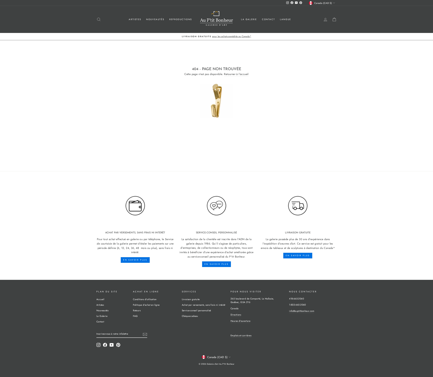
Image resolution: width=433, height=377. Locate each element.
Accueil (100, 299)
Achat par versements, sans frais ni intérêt (203, 305)
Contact (268, 19)
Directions (236, 314)
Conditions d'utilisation (145, 299)
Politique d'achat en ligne (146, 305)
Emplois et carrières (241, 335)
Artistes (135, 19)
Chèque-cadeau (190, 316)
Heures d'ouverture (240, 321)
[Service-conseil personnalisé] (216, 206)
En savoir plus (135, 259)
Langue (285, 19)
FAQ (135, 316)
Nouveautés (155, 19)
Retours (137, 310)
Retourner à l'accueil (236, 74)
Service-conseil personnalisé (196, 310)
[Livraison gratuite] (298, 206)
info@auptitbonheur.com (301, 311)
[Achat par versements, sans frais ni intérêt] (135, 206)
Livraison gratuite (191, 299)
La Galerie (249, 19)
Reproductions (180, 19)
